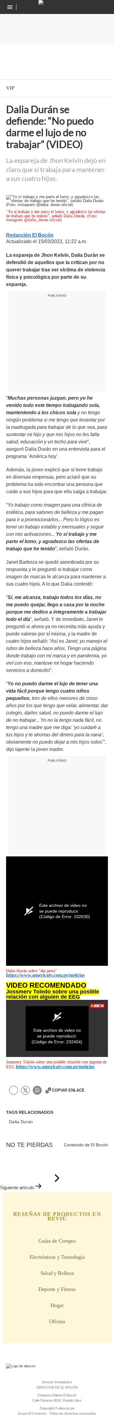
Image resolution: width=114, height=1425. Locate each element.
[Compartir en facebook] (13, 1090)
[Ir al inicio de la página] (57, 1178)
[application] (57, 1028)
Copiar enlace (68, 1090)
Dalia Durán (21, 1122)
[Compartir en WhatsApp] (37, 1090)
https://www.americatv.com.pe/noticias (45, 975)
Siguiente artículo (17, 1187)
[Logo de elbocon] (57, 2)
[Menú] (10, 7)
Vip (10, 88)
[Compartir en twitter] (25, 1090)
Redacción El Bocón (30, 235)
